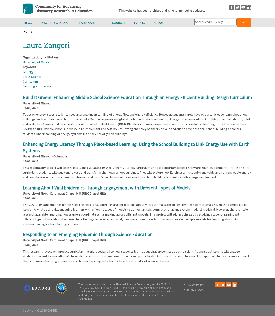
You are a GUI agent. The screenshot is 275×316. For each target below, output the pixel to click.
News (28, 23)
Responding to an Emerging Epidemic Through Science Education (88, 234)
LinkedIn (248, 7)
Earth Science (32, 77)
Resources (116, 23)
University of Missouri (37, 62)
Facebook (231, 7)
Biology (28, 72)
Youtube (243, 7)
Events (139, 23)
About (159, 23)
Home (28, 31)
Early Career (89, 23)
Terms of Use (195, 289)
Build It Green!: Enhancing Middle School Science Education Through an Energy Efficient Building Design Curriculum (137, 97)
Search (244, 22)
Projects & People (55, 23)
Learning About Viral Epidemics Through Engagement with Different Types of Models (106, 188)
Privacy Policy (195, 285)
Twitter (237, 7)
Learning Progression (38, 86)
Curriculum (30, 81)
